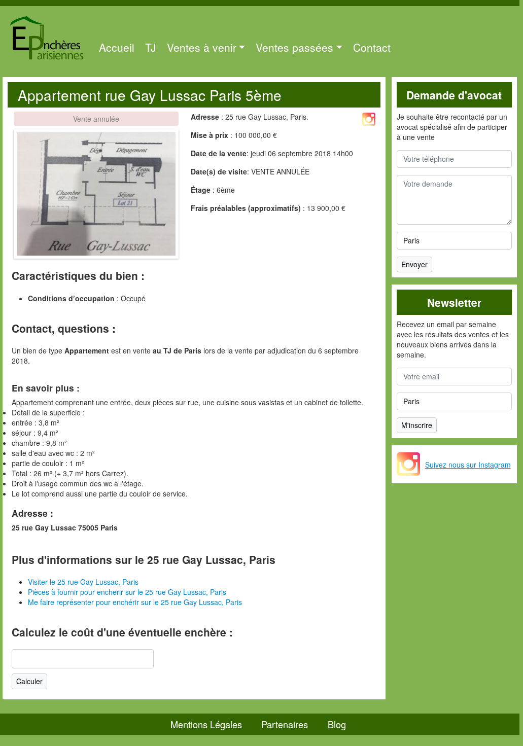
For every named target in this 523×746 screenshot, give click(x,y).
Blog (337, 724)
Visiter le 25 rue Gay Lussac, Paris (83, 582)
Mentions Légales (206, 724)
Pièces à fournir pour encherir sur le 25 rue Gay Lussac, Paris (127, 592)
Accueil (116, 47)
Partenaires (284, 724)
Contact (372, 47)
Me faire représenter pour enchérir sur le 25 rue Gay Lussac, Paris (135, 602)
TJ (150, 47)
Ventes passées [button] (294, 47)
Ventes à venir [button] (201, 47)
